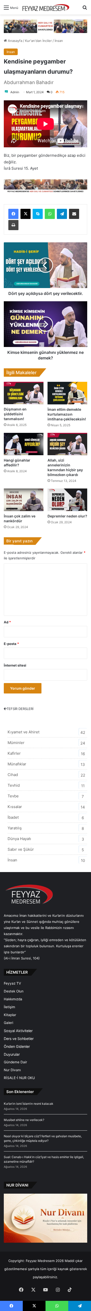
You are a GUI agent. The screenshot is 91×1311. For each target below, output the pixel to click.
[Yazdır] (13, 225)
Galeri (8, 1023)
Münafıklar (17, 764)
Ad (7, 622)
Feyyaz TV (12, 983)
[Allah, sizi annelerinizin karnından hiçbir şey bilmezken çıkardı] (67, 444)
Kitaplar (10, 1015)
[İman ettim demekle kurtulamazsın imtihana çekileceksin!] (67, 393)
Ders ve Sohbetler (19, 1038)
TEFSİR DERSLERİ (20, 709)
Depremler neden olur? (67, 516)
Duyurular (12, 1054)
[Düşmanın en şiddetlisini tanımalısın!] (23, 393)
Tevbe (13, 796)
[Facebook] (13, 214)
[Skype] (38, 214)
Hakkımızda (13, 999)
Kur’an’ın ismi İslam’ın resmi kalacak (28, 1103)
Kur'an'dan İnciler (38, 41)
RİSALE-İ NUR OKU (19, 1078)
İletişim (9, 1007)
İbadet (13, 817)
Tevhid (14, 785)
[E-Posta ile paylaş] (74, 214)
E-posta (11, 644)
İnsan (59, 41)
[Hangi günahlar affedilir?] (23, 444)
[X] (25, 214)
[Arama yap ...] (84, 9)
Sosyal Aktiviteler (18, 1031)
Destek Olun (14, 991)
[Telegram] (62, 214)
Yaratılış (15, 828)
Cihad (13, 774)
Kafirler (14, 753)
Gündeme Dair (15, 1062)
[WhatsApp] (50, 214)
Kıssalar (15, 806)
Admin (14, 92)
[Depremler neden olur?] (67, 499)
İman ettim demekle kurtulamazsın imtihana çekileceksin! (67, 414)
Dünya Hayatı (19, 838)
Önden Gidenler (17, 1046)
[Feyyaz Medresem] (47, 7)
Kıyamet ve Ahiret (23, 732)
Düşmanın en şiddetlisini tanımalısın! (15, 414)
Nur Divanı (12, 1070)
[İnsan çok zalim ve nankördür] (23, 499)
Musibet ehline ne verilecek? (24, 1120)
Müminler (16, 742)
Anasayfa (14, 41)
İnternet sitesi (15, 665)
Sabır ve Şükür (21, 849)
